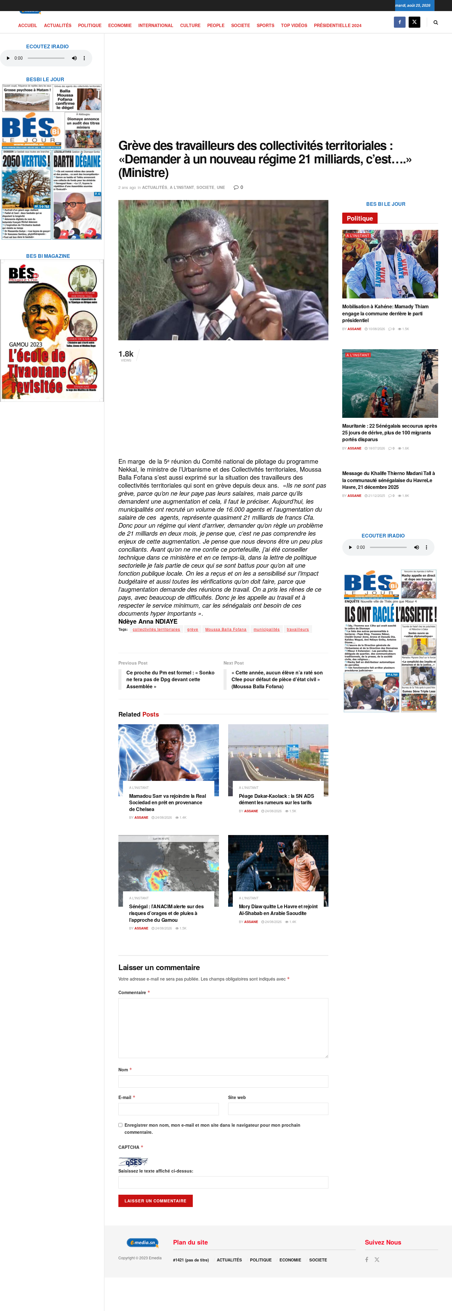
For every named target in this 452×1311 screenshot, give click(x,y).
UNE (221, 187)
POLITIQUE (89, 25)
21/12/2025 (376, 495)
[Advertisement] (278, 86)
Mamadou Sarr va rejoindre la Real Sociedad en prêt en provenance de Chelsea (167, 802)
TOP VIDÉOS (294, 25)
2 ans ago (127, 187)
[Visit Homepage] (29, 11)
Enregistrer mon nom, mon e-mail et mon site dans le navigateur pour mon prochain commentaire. (212, 1128)
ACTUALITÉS (57, 25)
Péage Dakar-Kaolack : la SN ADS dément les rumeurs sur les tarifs (276, 799)
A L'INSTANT (182, 187)
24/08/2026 (163, 817)
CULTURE (190, 25)
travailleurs (298, 629)
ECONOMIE (120, 25)
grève (192, 629)
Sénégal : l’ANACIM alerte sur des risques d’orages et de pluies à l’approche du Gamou (166, 913)
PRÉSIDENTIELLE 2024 (338, 25)
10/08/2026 (376, 328)
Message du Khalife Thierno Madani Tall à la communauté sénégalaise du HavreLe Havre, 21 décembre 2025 (388, 480)
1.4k (182, 817)
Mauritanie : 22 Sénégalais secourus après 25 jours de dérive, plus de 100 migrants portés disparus (389, 432)
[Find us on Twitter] (414, 22)
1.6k (405, 448)
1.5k (292, 810)
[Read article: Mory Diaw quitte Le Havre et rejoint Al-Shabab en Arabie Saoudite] (278, 871)
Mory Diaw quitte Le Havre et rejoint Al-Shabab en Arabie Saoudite (278, 910)
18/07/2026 (376, 448)
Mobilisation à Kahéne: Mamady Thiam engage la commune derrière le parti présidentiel (385, 313)
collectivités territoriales (156, 629)
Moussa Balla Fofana (226, 629)
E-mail (127, 1097)
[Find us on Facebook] (400, 22)
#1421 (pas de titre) (191, 1260)
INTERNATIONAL (155, 25)
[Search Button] (436, 22)
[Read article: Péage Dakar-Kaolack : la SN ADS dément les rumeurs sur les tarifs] (278, 760)
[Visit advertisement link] (52, 158)
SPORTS (265, 25)
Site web (237, 1097)
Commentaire (134, 992)
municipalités (267, 629)
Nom (125, 1069)
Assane (141, 817)
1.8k (405, 495)
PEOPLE (215, 25)
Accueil (27, 25)
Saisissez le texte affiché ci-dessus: (155, 1171)
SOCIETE (240, 25)
